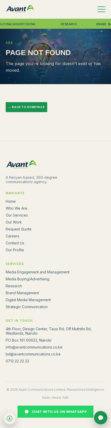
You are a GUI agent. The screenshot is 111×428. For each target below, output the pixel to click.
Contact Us (15, 243)
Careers (12, 236)
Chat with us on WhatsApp (59, 411)
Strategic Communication (27, 307)
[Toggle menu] (101, 9)
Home (11, 201)
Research (66, 24)
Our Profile (15, 250)
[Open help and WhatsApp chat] (100, 417)
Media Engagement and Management (37, 272)
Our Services (17, 215)
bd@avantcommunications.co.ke (33, 354)
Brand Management (22, 293)
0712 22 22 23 (17, 361)
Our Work (14, 222)
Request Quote (18, 229)
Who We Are (16, 208)
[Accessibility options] (9, 418)
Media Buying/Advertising (27, 279)
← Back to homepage (26, 107)
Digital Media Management (28, 300)
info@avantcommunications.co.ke (34, 347)
